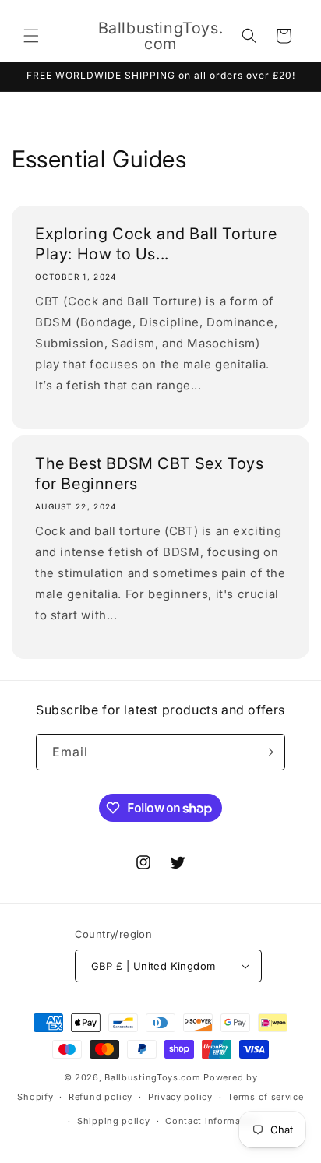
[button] (31, 36)
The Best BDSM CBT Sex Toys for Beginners (149, 473)
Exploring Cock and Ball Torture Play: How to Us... (156, 243)
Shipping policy (113, 1120)
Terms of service (265, 1096)
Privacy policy (180, 1096)
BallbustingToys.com (152, 1077)
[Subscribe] (267, 752)
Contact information (212, 1120)
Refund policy (100, 1096)
